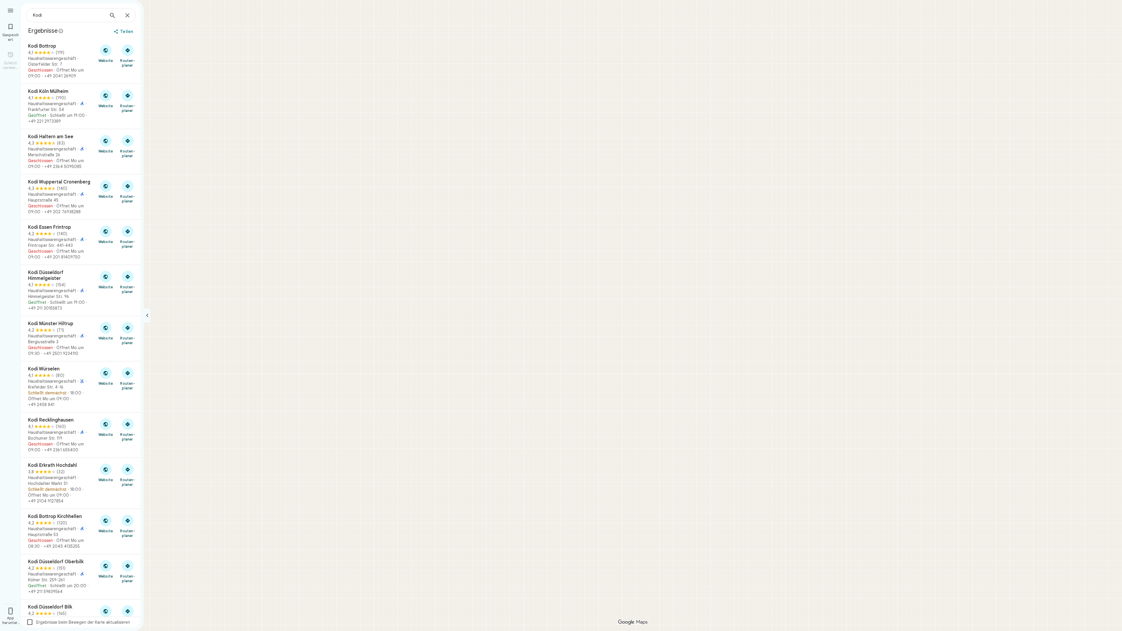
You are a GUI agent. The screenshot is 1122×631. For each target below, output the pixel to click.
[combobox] (68, 15)
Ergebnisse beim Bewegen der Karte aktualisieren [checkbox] (78, 622)
